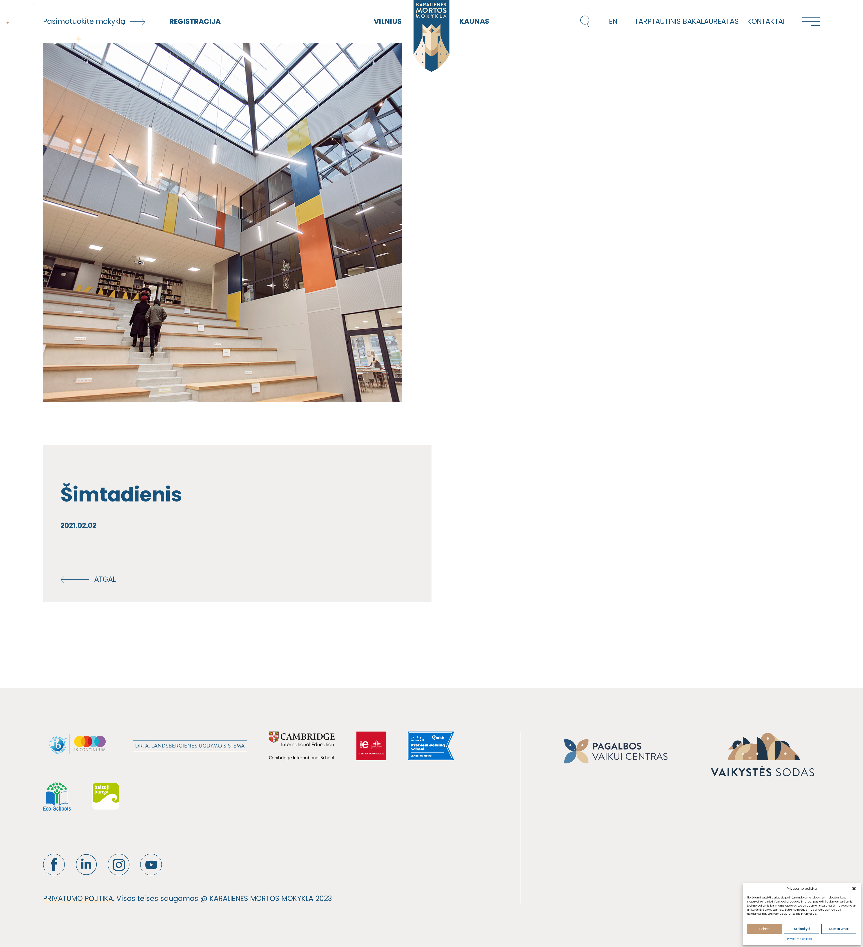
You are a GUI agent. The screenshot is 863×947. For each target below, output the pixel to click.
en (613, 21)
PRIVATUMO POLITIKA (78, 898)
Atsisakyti (802, 928)
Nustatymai (839, 928)
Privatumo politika (799, 939)
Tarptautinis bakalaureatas (687, 21)
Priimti (764, 928)
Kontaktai (766, 21)
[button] (854, 888)
